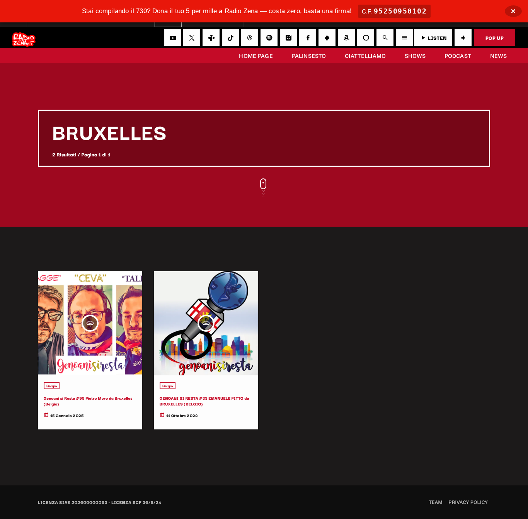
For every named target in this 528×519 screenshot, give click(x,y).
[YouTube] (172, 37)
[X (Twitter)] (191, 37)
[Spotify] (269, 37)
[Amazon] (346, 37)
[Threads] (249, 37)
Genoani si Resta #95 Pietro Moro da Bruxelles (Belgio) (88, 401)
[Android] (327, 37)
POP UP (494, 37)
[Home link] (24, 37)
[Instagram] (288, 37)
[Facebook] (307, 37)
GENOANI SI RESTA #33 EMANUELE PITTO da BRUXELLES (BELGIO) (204, 401)
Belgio (51, 385)
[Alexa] (365, 37)
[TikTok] (230, 37)
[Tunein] (211, 37)
